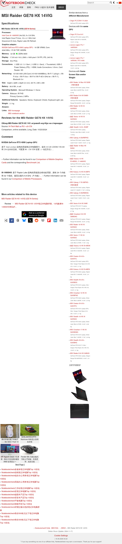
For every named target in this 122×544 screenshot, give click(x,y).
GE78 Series (30, 28)
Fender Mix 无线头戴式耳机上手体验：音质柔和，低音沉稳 (29, 459)
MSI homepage (14, 110)
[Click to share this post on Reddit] (36, 220)
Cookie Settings (61, 535)
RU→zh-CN (27, 126)
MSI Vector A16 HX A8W (78, 203)
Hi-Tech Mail (14, 126)
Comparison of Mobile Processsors (27, 178)
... (119, 7)
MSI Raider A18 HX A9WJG (79, 353)
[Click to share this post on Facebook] (11, 220)
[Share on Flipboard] (49, 220)
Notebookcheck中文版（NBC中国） (47, 528)
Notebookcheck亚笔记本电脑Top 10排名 (19, 491)
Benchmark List (33, 162)
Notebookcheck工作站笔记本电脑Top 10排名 (21, 488)
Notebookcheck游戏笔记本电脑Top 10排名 (20, 472)
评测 (21, 7)
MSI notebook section (16, 113)
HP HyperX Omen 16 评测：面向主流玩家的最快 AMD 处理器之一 (10, 459)
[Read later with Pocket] (43, 220)
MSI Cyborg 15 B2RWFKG (79, 137)
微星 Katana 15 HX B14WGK (80, 245)
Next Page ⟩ (20, 464)
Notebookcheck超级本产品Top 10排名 (18, 494)
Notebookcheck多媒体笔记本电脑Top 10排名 (21, 469)
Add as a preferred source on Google (36, 214)
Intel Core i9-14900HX (10, 35)
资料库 (61, 7)
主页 (13, 7)
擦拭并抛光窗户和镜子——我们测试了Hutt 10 (9, 440)
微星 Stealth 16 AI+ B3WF (79, 127)
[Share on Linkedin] (55, 220)
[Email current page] (61, 220)
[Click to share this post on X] (30, 220)
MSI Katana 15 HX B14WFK (80, 172)
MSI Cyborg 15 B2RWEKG (79, 193)
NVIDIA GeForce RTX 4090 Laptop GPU (17, 47)
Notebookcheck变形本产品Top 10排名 (18, 497)
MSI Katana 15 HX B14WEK (80, 269)
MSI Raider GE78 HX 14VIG (13, 198)
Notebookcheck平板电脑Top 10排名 (17, 500)
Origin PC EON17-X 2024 (79, 20)
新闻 (29, 7)
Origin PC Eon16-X (76, 34)
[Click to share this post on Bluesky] (24, 220)
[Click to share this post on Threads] (18, 220)
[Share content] (6, 220)
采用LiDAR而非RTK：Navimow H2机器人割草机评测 (30, 439)
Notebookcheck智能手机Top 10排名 (17, 503)
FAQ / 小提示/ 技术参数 (44, 7)
